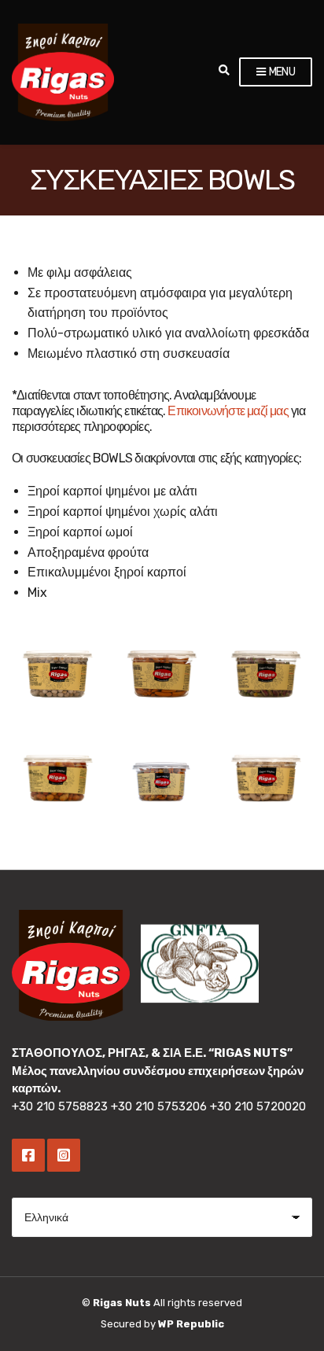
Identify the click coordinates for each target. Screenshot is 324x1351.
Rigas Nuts (122, 1303)
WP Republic (191, 1324)
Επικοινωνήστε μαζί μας (228, 410)
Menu (281, 72)
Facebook (28, 1155)
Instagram (63, 1155)
